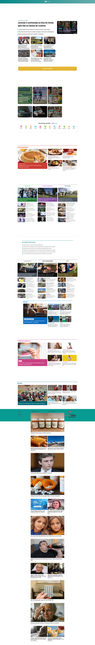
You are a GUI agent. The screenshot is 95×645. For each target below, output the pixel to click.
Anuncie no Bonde (47, 68)
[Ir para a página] (47, 2)
